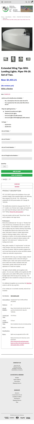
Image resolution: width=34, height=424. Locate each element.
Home (2, 16)
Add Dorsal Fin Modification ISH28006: (12, 98)
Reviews (17, 186)
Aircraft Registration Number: (10, 155)
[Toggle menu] (2, 3)
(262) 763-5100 (7, 2)
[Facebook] (2, 179)
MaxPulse (28, 283)
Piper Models (8, 16)
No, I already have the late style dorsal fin (16, 100)
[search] (26, 2)
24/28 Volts (8, 126)
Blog (17, 402)
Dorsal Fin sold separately (16, 211)
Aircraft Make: (6, 131)
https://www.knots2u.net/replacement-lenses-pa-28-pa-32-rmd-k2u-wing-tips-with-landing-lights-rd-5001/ (20, 343)
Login (14, 379)
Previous (3, 39)
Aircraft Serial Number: (8, 147)
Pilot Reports (17, 398)
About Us (17, 393)
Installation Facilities (17, 396)
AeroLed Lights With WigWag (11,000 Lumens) (17, 117)
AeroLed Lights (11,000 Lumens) (13, 115)
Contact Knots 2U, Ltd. (17, 394)
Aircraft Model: (6, 139)
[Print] (6, 179)
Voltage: (4, 122)
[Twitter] (8, 179)
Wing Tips (5, 18)
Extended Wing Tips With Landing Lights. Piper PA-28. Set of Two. (16, 19)
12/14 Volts (8, 124)
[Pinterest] (10, 179)
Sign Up (19, 379)
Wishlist (17, 377)
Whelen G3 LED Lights (11, 113)
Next (31, 39)
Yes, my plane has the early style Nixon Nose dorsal (17, 103)
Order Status (17, 381)
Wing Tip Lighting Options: (9, 109)
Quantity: (3, 163)
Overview (17, 184)
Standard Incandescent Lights (13, 111)
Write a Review (7, 89)
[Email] (4, 179)
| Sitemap (22, 415)
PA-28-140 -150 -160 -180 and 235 (23, 16)
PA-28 (14, 16)
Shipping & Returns (17, 383)
